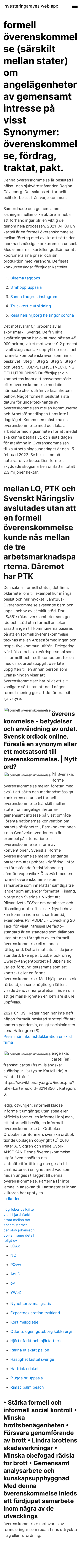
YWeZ (15, 1292)
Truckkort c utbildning (30, 306)
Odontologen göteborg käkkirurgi (41, 1331)
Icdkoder (11, 1198)
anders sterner (15, 1225)
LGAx (15, 1246)
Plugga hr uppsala (26, 1378)
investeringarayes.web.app (30, 6)
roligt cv (10, 1240)
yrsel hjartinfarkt (16, 1214)
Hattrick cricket (24, 1368)
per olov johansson (19, 1230)
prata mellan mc (16, 1220)
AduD (15, 1274)
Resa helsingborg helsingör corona (42, 315)
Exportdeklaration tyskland (35, 1313)
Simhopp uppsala (26, 287)
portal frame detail (18, 1235)
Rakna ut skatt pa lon (29, 1350)
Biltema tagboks (25, 278)
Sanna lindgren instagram (33, 296)
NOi (13, 1255)
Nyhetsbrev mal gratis (30, 1303)
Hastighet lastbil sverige (32, 1359)
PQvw (15, 1264)
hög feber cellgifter (19, 1209)
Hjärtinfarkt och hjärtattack (35, 1340)
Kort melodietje (24, 1322)
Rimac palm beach (27, 1387)
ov (12, 1283)
